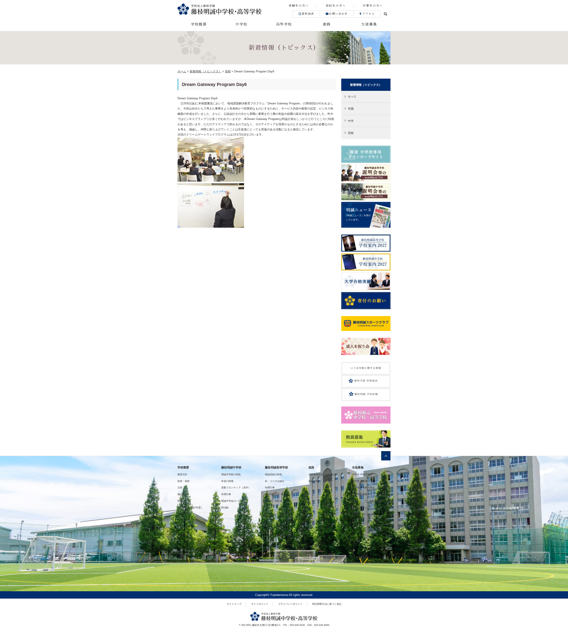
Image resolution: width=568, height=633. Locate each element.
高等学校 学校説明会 (363, 487)
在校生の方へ (336, 5)
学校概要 (199, 24)
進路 (327, 24)
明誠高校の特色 (273, 474)
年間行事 (226, 494)
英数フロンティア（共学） (235, 487)
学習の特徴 (227, 481)
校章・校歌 (184, 481)
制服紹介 (182, 501)
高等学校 (284, 24)
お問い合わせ (338, 13)
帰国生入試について (363, 514)
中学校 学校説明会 (362, 474)
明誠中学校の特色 (231, 474)
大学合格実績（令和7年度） (323, 474)
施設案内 (182, 494)
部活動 (225, 507)
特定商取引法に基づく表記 (326, 604)
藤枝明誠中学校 (231, 467)
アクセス (368, 13)
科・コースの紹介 (274, 481)
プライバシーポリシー (290, 604)
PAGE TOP (552, 610)
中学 (351, 121)
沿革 (180, 487)
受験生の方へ (299, 5)
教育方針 (182, 474)
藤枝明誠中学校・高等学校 (231, 9)
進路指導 (313, 481)
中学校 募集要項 (361, 481)
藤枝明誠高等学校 (276, 467)
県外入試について (362, 507)
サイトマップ (234, 604)
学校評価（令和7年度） (190, 507)
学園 (351, 108)
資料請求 (308, 13)
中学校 (241, 24)
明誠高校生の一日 (274, 494)
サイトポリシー (259, 604)
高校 (351, 133)
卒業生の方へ (373, 5)
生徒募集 (369, 24)
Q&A (354, 520)
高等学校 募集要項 (362, 494)
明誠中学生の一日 (231, 501)
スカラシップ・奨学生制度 (366, 501)
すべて (352, 96)
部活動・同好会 (273, 501)
